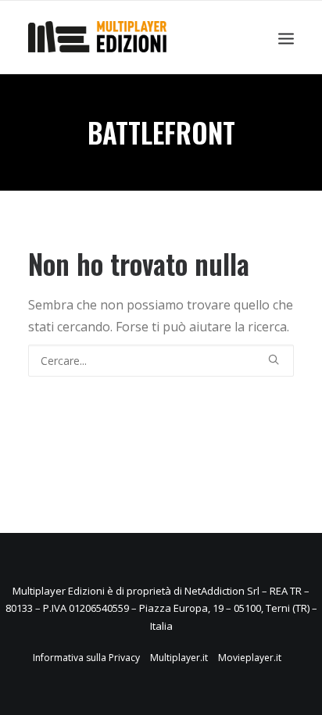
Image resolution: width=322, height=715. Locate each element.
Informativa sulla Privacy (86, 657)
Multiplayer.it (179, 657)
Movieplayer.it (249, 657)
